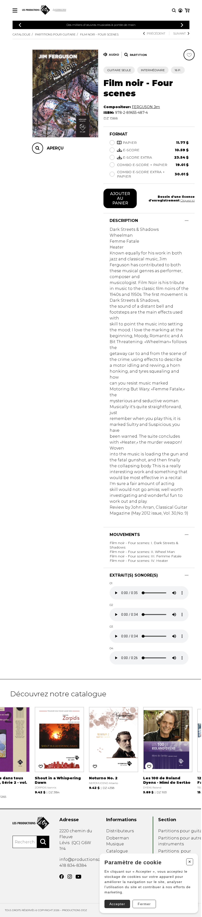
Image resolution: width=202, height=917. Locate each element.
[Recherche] (174, 10)
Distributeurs (120, 831)
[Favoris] (189, 54)
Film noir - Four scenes (99, 34)
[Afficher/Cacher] (186, 220)
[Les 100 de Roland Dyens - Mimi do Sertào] (167, 750)
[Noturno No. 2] (113, 748)
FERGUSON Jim (146, 107)
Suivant (179, 33)
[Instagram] (69, 876)
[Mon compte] (180, 10)
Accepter (117, 904)
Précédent (156, 33)
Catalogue (22, 34)
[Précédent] (20, 25)
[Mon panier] (187, 10)
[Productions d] (31, 823)
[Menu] (15, 10)
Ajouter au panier (120, 198)
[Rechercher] (43, 842)
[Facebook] (61, 876)
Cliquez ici (187, 200)
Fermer (144, 904)
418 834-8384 (73, 865)
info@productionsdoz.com (87, 859)
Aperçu (55, 148)
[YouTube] (78, 876)
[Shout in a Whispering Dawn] (59, 750)
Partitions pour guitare (55, 34)
